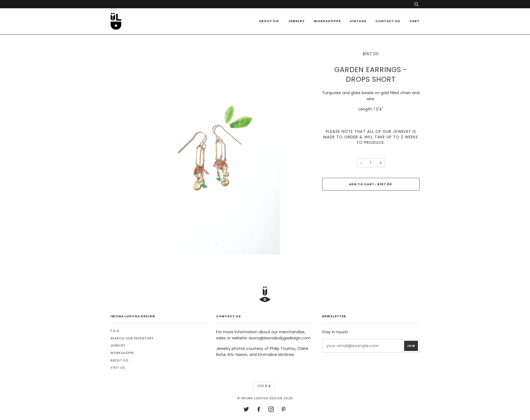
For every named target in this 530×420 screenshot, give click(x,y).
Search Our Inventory (132, 338)
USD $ (262, 386)
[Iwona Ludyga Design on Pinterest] (284, 410)
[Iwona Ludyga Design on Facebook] (259, 410)
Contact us (387, 21)
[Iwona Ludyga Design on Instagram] (271, 410)
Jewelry (296, 21)
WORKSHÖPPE (327, 21)
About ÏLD (269, 21)
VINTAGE (358, 21)
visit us (117, 367)
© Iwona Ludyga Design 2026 (265, 398)
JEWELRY (118, 345)
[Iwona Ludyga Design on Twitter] (246, 410)
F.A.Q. (115, 331)
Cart (414, 21)
